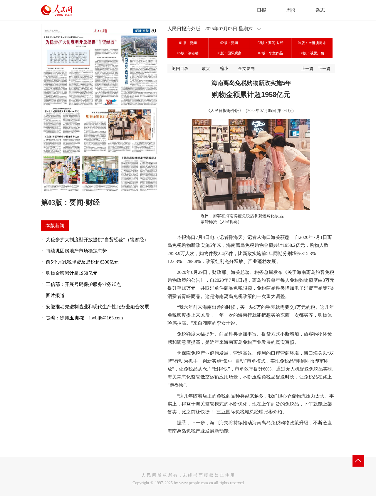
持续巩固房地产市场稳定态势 (76, 250)
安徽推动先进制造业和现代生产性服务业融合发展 (97, 306)
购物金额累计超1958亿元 (72, 273)
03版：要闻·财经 (270, 43)
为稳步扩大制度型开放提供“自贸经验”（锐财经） (97, 239)
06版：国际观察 (229, 53)
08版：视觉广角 (312, 53)
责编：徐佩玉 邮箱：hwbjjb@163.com (84, 317)
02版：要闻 (229, 43)
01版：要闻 (188, 43)
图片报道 (55, 295)
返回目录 (180, 68)
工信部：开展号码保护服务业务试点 (83, 284)
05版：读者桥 (188, 53)
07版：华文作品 (270, 53)
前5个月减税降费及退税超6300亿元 (82, 261)
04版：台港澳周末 (312, 43)
